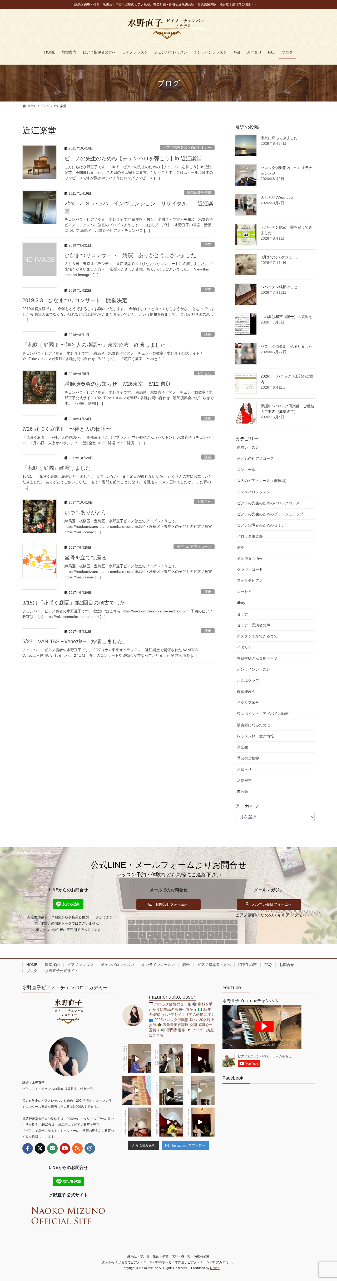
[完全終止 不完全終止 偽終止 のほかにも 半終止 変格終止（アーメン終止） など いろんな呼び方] (136, 1122)
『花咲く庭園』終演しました (56, 468)
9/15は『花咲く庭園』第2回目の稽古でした (73, 603)
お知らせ (204, 373)
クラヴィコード (250, 569)
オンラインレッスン (253, 669)
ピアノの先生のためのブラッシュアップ (270, 514)
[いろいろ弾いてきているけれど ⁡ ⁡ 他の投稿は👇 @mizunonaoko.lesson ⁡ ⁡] (168, 1122)
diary (241, 603)
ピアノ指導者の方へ (214, 965)
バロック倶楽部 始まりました (286, 346)
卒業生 (242, 747)
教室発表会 (246, 691)
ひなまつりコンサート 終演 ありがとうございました (130, 255)
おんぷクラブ (248, 680)
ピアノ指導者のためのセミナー (187, 147)
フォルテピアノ (250, 580)
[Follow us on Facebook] (27, 1148)
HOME (31, 965)
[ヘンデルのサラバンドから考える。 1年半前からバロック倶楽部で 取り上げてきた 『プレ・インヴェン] (168, 1090)
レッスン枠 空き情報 (255, 736)
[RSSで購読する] (77, 1148)
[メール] (52, 1148)
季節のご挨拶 (248, 758)
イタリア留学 (248, 702)
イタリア (244, 647)
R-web (215, 1268)
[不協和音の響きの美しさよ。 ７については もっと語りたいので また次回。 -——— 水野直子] (136, 1090)
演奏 (207, 244)
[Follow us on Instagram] (90, 1148)
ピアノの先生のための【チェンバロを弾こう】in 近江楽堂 (133, 158)
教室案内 (52, 965)
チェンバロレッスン (253, 492)
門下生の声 (247, 965)
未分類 (242, 791)
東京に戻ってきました (279, 138)
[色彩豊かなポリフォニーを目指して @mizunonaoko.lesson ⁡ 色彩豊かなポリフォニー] (168, 1058)
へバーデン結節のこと (279, 287)
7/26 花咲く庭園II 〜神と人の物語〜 (66, 429)
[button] (168, 904)
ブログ (31, 971)
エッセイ (244, 591)
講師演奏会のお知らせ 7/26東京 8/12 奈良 (118, 384)
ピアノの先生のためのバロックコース (268, 503)
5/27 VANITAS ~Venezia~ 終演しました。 (75, 641)
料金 (186, 965)
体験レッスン (248, 447)
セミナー (244, 614)
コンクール (246, 469)
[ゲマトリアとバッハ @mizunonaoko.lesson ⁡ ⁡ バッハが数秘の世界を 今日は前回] (200, 1122)
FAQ (268, 965)
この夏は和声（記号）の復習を (286, 317)
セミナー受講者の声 (253, 625)
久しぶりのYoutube (277, 197)
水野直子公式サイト (61, 971)
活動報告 (244, 780)
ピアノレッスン (80, 965)
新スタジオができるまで (257, 636)
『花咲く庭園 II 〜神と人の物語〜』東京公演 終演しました (94, 345)
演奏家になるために (253, 725)
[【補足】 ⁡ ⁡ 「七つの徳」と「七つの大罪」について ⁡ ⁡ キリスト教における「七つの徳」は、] (200, 1058)
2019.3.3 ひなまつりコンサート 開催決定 (74, 300)
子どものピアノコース (194, 547)
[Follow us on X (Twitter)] (40, 1148)
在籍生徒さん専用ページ (257, 658)
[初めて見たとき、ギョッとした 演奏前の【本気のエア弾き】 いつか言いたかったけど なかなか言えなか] (136, 1058)
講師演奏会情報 (199, 193)
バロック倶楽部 (250, 536)
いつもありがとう (86, 512)
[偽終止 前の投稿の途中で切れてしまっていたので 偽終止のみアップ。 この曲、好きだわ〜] (200, 1090)
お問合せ (286, 965)
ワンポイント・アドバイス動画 (263, 714)
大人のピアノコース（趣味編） (263, 480)
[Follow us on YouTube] (65, 1148)
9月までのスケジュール (280, 257)
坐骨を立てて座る (86, 557)
